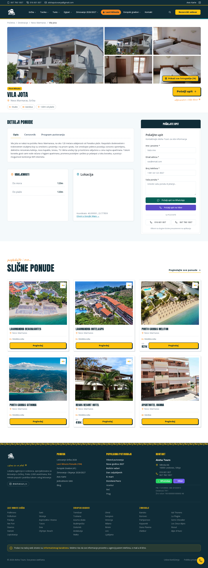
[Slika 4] (128, 70)
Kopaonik (143, 523)
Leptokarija (12, 534)
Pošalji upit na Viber (173, 207)
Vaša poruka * (152, 179)
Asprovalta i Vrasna (48, 520)
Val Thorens (176, 512)
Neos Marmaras (38, 22)
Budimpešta (78, 523)
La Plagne (175, 516)
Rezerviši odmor (188, 12)
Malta (76, 534)
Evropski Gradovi (81, 507)
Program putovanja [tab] (53, 134)
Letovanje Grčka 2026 (67, 459)
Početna (11, 22)
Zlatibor (142, 531)
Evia (41, 527)
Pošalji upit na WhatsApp (173, 200)
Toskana (77, 516)
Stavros (10, 527)
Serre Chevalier (178, 520)
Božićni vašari (113, 468)
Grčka (31, 12)
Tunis (55, 12)
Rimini (108, 527)
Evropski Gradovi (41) (66, 468)
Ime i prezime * (153, 145)
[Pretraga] (170, 12)
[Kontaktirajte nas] (201, 561)
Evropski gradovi (131, 12)
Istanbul (109, 485)
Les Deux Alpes (178, 523)
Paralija (10, 520)
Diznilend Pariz (113, 481)
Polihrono (11, 512)
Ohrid (107, 512)
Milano (108, 523)
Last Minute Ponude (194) (69, 464)
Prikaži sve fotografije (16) (182, 78)
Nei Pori (11, 523)
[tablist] (70, 135)
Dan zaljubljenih (114, 472)
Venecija (109, 520)
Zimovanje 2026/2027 (86, 12)
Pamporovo (144, 520)
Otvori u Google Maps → (88, 216)
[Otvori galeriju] (55, 55)
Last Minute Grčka (16, 507)
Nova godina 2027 (115, 464)
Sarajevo (109, 516)
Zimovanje (144, 507)
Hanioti (10, 531)
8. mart (110, 476)
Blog (59, 485)
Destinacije (23, 22)
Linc (107, 531)
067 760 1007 (186, 222)
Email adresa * (152, 157)
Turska (43, 12)
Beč (108, 489)
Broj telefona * (153, 168)
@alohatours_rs (20, 483)
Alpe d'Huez (176, 531)
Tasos (42, 523)
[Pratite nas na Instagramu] (200, 2)
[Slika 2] (128, 41)
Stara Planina (145, 527)
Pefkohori (11, 516)
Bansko (142, 512)
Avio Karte (191, 2)
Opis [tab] (16, 134)
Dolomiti (77, 527)
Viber (180, 481)
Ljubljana (109, 534)
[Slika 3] (177, 41)
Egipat (67, 12)
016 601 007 (160, 222)
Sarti (41, 512)
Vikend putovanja (115, 459)
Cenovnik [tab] (30, 134)
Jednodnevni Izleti (65, 481)
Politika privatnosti (192, 559)
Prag (108, 493)
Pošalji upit (185, 91)
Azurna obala (79, 520)
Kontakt (148, 12)
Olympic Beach (46, 531)
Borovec (143, 516)
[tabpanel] (70, 150)
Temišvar (77, 512)
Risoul (174, 527)
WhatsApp (165, 481)
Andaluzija (78, 531)
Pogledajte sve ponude (183, 270)
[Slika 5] (177, 70)
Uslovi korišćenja (171, 559)
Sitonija (42, 516)
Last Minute (112, 12)
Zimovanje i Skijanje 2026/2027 (71, 472)
